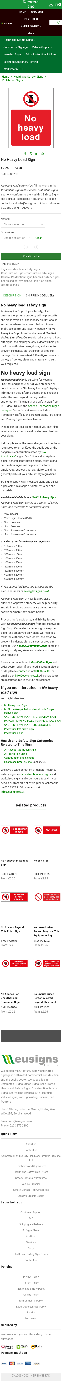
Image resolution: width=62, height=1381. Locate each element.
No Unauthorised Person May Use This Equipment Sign (46, 931)
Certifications (31, 26)
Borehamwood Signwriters (31, 1166)
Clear (38, 238)
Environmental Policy (31, 1300)
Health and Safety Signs (18, 39)
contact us (23, 671)
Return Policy (31, 1282)
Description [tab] (12, 295)
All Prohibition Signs (15, 753)
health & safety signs (46, 277)
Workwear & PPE (13, 69)
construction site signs (39, 273)
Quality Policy (31, 1294)
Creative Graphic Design (31, 1195)
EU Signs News (31, 1230)
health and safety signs (15, 281)
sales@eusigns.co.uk (36, 591)
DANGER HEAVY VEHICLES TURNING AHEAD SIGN (32, 720)
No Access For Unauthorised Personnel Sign (10, 998)
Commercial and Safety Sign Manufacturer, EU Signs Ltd (31, 1158)
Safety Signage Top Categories (31, 1189)
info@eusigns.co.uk (27, 675)
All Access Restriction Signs (20, 749)
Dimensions (7, 232)
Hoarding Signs (12, 54)
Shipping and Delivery (31, 1224)
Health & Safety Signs (44, 497)
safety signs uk (10, 284)
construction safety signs (24, 269)
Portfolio (31, 19)
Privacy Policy (31, 1276)
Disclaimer (31, 1318)
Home (22, 12)
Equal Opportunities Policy (31, 1306)
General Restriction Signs (16, 277)
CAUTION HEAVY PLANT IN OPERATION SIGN (30, 716)
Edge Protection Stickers (41, 54)
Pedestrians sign (13, 733)
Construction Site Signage (19, 757)
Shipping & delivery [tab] (40, 295)
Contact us (31, 1150)
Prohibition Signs (12, 80)
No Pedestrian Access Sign (14, 862)
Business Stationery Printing (20, 61)
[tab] (12, 295)
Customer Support (31, 1212)
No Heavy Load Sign (15, 705)
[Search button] (59, 22)
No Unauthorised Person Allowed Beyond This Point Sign (45, 1000)
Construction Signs (13, 273)
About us (31, 1144)
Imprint (31, 1312)
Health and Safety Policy (31, 1288)
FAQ (31, 1218)
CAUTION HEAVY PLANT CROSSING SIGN (27, 724)
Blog (31, 32)
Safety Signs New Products (31, 1178)
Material (5, 218)
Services (37, 12)
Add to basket (32, 256)
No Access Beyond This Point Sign (12, 929)
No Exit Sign (41, 860)
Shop (31, 1248)
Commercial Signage (15, 47)
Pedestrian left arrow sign (19, 729)
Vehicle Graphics (42, 47)
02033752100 (42, 671)
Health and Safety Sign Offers (31, 1171)
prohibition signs (41, 281)
